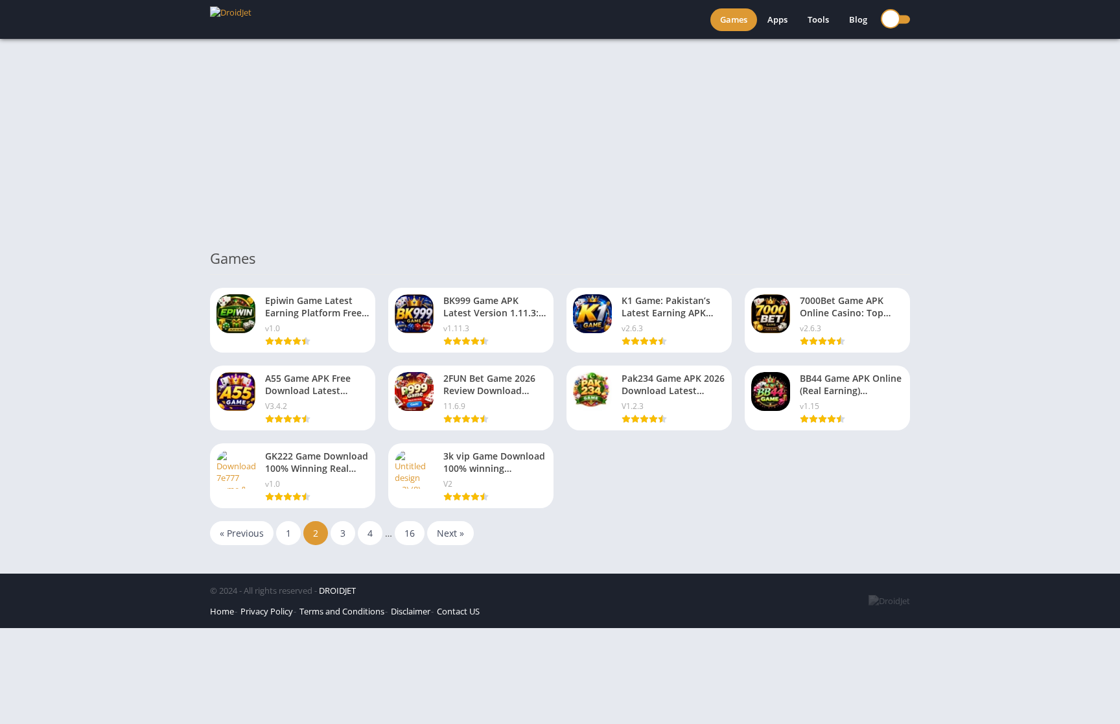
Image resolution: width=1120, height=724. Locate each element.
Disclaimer (410, 611)
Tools (818, 19)
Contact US (458, 611)
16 (409, 533)
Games (733, 19)
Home (222, 611)
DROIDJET (337, 590)
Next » (450, 533)
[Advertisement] (560, 136)
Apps (777, 19)
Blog (858, 19)
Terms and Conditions (341, 611)
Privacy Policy (266, 611)
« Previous (242, 533)
